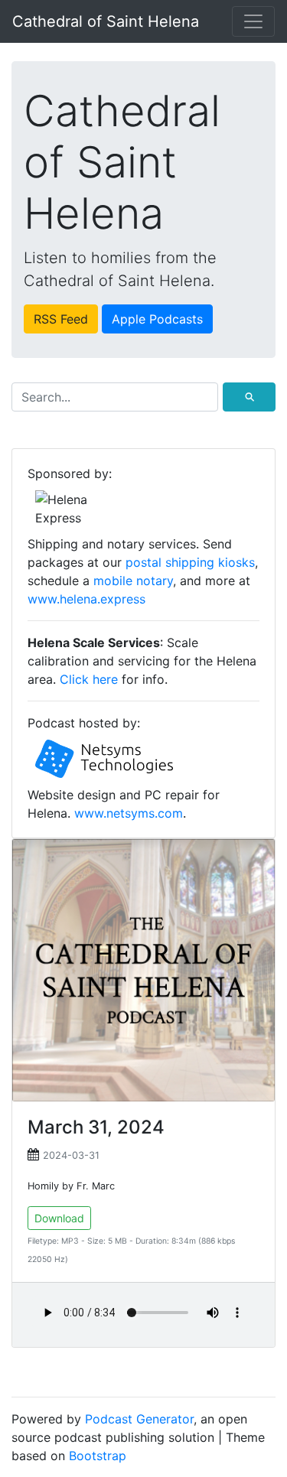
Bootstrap (97, 1455)
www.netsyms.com (128, 813)
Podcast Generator (139, 1419)
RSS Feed (61, 319)
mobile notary (133, 580)
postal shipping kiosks (190, 562)
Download (59, 1218)
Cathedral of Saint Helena (105, 21)
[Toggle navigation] (253, 21)
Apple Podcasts (157, 319)
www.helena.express (86, 599)
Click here (89, 679)
